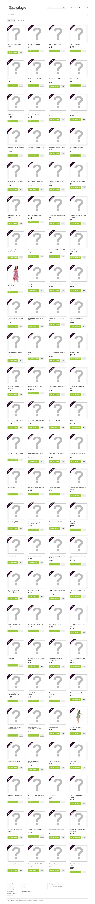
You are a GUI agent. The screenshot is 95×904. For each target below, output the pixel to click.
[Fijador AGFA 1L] (16, 546)
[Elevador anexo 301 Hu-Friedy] (16, 410)
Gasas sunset (52, 795)
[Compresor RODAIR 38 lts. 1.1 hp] (16, 137)
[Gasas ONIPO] (16, 648)
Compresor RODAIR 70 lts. (35, 386)
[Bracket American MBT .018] (37, 614)
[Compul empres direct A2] (58, 511)
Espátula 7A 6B (11, 487)
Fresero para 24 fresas (34, 44)
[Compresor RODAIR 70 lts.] (37, 376)
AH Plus (72, 421)
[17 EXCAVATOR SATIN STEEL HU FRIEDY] (16, 274)
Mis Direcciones (24, 889)
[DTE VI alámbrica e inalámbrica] (37, 751)
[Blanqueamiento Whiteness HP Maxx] (58, 376)
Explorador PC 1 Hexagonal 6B (57, 249)
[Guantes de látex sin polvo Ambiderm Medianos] (16, 717)
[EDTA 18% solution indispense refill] (58, 342)
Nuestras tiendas (10, 891)
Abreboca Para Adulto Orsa (56, 113)
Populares (11, 20)
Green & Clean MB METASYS (36, 421)
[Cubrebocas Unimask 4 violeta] (58, 137)
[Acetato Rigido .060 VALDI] (37, 819)
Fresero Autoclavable (54, 487)
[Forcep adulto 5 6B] (79, 751)
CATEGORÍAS (11, 14)
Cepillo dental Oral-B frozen (15, 864)
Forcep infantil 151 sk (54, 761)
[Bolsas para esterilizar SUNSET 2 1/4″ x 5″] (16, 239)
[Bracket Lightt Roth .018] (37, 546)
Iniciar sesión (84, 1)
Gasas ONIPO (11, 658)
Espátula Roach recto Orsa (56, 864)
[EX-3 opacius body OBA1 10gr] (37, 68)
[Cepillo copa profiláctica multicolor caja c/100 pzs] (58, 648)
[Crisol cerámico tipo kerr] (37, 205)
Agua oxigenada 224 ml (55, 44)
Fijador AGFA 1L (12, 556)
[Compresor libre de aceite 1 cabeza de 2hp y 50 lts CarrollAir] (16, 103)
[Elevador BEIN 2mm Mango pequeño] (16, 819)
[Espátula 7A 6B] (16, 477)
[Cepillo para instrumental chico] (79, 171)
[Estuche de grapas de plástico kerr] (58, 580)
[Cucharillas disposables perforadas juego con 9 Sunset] (16, 580)
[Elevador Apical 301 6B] (58, 614)
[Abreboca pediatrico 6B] (16, 614)
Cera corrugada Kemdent (34, 249)
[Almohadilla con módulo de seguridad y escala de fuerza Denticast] (79, 511)
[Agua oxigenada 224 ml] (58, 34)
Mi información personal (26, 891)
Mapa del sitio (10, 895)
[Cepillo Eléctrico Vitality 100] (16, 785)
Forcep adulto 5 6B (75, 761)
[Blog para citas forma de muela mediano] (37, 648)
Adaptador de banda (75, 78)
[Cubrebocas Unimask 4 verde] (79, 580)
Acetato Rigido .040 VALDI (56, 284)
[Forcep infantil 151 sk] (58, 751)
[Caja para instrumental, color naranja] (79, 785)
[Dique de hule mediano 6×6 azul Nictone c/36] (37, 171)
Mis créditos (23, 887)
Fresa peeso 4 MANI (54, 421)
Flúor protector (32, 284)
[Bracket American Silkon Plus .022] (79, 546)
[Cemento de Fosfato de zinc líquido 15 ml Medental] (58, 171)
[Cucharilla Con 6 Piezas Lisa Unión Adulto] (16, 171)
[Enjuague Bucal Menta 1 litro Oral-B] (58, 443)
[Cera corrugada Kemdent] (37, 239)
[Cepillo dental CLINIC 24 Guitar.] (16, 205)
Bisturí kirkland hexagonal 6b (15, 453)
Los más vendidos (11, 889)
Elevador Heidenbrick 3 (14, 761)
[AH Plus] (79, 410)
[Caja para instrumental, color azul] (79, 648)
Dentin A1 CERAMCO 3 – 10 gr (78, 284)
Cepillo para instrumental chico (78, 181)
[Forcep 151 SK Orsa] (79, 103)
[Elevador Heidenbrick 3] (16, 751)
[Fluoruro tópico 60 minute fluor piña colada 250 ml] (16, 308)
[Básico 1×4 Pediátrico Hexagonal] (16, 376)
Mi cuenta (23, 884)
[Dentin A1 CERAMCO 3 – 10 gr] (79, 274)
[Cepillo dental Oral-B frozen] (16, 853)
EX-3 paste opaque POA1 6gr (36, 487)
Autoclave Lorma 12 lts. (76, 727)
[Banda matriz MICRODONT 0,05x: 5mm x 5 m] (37, 308)
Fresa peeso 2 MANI (33, 590)
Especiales (9, 886)
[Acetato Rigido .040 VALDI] (58, 274)
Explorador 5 (11, 78)
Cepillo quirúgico (53, 727)
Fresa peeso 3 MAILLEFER (35, 864)
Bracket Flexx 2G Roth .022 (56, 318)
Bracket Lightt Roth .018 (34, 556)
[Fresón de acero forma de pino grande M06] (58, 682)
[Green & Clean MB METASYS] (37, 410)
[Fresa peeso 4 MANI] (58, 410)
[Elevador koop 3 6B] (16, 511)
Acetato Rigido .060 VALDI (35, 829)
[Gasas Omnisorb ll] (79, 34)
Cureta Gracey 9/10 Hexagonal (36, 795)
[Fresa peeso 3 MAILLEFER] (37, 853)
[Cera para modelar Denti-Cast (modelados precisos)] (79, 205)
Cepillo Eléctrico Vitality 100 (15, 795)
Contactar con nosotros (12, 893)
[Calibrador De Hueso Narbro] (79, 682)
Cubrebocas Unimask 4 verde (78, 590)
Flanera (30, 352)
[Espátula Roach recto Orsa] (58, 853)
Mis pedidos (23, 886)
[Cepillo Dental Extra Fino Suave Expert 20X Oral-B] (79, 239)
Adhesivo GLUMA (74, 352)
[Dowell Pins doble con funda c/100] (79, 853)
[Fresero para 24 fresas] (37, 34)
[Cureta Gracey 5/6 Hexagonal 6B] (58, 205)
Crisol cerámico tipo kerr (34, 215)
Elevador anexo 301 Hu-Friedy (15, 421)
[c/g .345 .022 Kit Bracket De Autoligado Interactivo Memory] (79, 819)
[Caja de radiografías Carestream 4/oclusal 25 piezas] (16, 682)
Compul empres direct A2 (55, 522)
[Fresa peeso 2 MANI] (37, 580)
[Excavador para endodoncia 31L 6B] (79, 443)
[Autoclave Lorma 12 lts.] (79, 717)
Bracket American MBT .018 (35, 624)
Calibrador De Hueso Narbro (77, 693)
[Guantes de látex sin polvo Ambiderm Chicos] (37, 511)
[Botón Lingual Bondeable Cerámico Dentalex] (79, 137)
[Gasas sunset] (58, 785)
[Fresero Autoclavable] (58, 477)
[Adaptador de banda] (79, 68)
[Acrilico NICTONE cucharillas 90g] (79, 614)
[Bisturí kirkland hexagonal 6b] (16, 443)
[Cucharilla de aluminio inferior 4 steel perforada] (79, 477)
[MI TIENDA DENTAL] (20, 8)
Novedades (21, 20)
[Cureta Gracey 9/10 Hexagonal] (37, 785)
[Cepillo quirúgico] (58, 717)
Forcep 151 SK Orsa (75, 113)
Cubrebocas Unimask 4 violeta (57, 147)
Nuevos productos (11, 887)
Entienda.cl (41, 900)
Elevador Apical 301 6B (55, 624)
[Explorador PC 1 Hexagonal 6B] (58, 239)
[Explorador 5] (16, 68)
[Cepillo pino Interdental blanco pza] (37, 137)
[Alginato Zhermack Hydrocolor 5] (58, 68)
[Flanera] (37, 342)
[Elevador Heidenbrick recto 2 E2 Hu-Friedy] (37, 443)
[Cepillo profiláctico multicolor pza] (58, 819)
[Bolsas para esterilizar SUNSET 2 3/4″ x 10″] (37, 103)
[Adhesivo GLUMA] (79, 342)
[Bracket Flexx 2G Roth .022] (58, 308)
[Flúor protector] (37, 274)
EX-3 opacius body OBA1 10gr (36, 78)
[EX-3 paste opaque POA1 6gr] (37, 477)
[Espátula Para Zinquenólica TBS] (79, 376)
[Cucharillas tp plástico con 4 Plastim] (16, 34)
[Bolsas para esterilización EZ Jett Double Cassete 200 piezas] (16, 342)
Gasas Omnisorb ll (75, 44)
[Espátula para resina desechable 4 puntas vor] (37, 717)
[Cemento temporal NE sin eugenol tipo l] (79, 308)
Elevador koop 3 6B (13, 522)
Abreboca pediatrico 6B (14, 624)
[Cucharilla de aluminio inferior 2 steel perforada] (37, 682)
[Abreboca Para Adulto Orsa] (58, 103)
